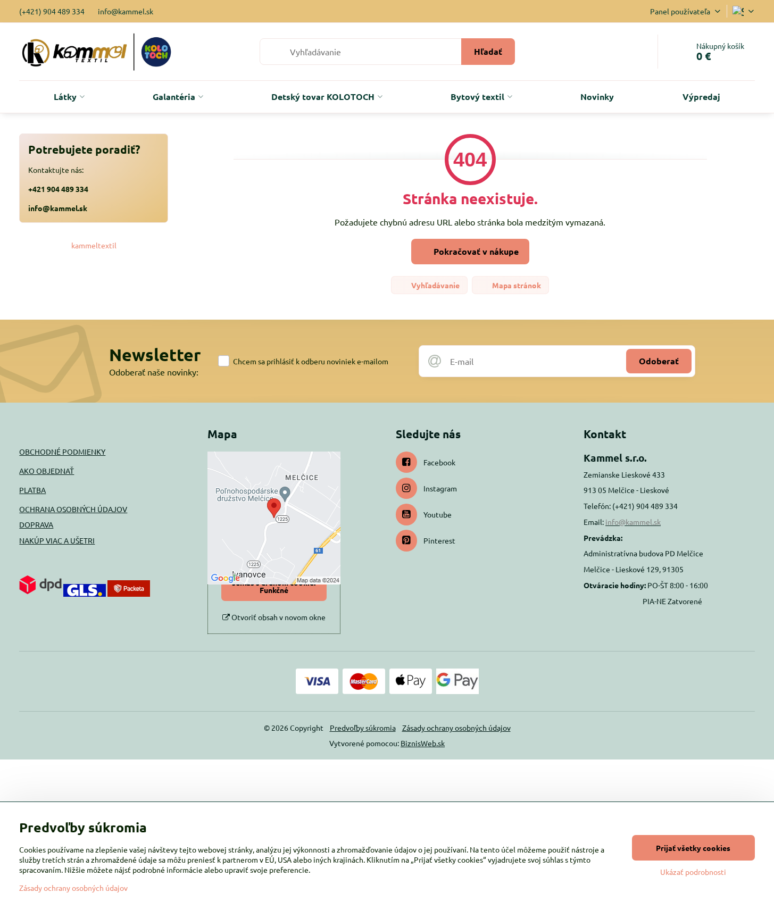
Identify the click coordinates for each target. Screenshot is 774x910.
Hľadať (488, 51)
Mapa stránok (515, 285)
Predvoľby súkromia (363, 727)
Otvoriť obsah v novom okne (278, 617)
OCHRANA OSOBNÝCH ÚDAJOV (73, 509)
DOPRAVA (36, 524)
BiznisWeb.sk (423, 743)
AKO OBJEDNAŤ (46, 470)
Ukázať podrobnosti (693, 871)
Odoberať (659, 360)
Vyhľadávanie (435, 285)
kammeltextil (93, 245)
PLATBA (32, 490)
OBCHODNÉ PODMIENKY (62, 451)
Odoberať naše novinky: (153, 371)
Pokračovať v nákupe (475, 251)
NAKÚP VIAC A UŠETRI (57, 540)
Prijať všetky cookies (693, 848)
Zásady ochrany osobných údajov (456, 727)
